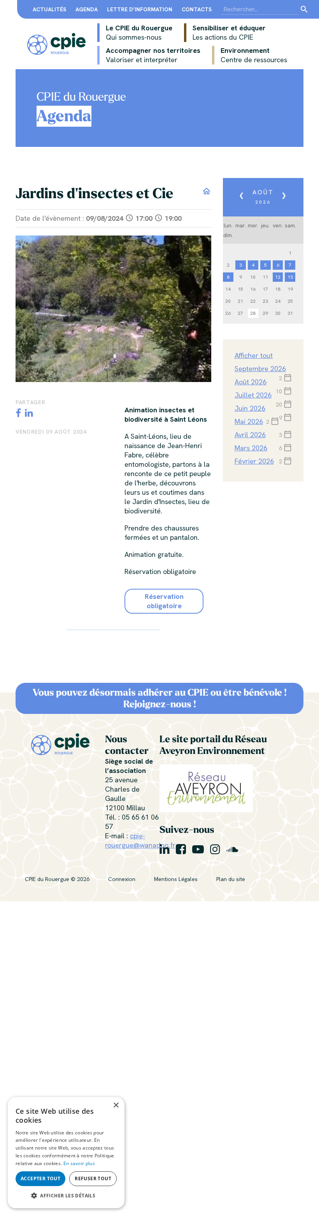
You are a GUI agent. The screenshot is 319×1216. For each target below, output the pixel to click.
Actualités (49, 9)
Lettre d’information (139, 9)
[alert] (66, 1152)
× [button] (116, 1105)
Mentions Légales (176, 879)
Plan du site (230, 879)
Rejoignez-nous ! (159, 704)
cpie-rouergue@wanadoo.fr (140, 840)
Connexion (121, 879)
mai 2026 (249, 421)
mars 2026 (251, 447)
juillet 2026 (253, 395)
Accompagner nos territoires (153, 55)
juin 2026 (250, 408)
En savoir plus (79, 1163)
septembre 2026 (260, 368)
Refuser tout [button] (93, 1178)
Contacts (197, 9)
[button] (66, 1195)
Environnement (254, 55)
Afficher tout (254, 355)
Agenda (86, 9)
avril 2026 (250, 434)
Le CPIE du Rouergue (139, 32)
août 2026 (250, 381)
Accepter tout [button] (40, 1178)
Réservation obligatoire (164, 601)
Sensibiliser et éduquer (229, 32)
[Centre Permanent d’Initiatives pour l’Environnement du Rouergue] (56, 42)
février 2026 (254, 461)
